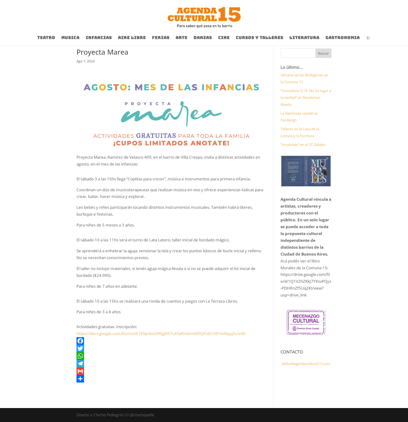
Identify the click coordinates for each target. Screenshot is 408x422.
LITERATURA (304, 38)
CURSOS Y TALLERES (259, 38)
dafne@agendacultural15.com (306, 363)
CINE (224, 38)
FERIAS (161, 38)
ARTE (181, 38)
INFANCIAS (99, 38)
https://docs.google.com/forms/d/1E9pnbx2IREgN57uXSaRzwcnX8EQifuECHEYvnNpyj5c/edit (161, 333)
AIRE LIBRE (132, 38)
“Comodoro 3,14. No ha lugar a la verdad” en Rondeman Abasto (305, 97)
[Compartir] (171, 379)
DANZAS (203, 38)
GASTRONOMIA (343, 38)
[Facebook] (171, 341)
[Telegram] (171, 363)
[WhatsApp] (171, 356)
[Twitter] (171, 348)
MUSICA (70, 38)
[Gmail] (171, 371)
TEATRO (46, 38)
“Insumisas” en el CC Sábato (302, 144)
